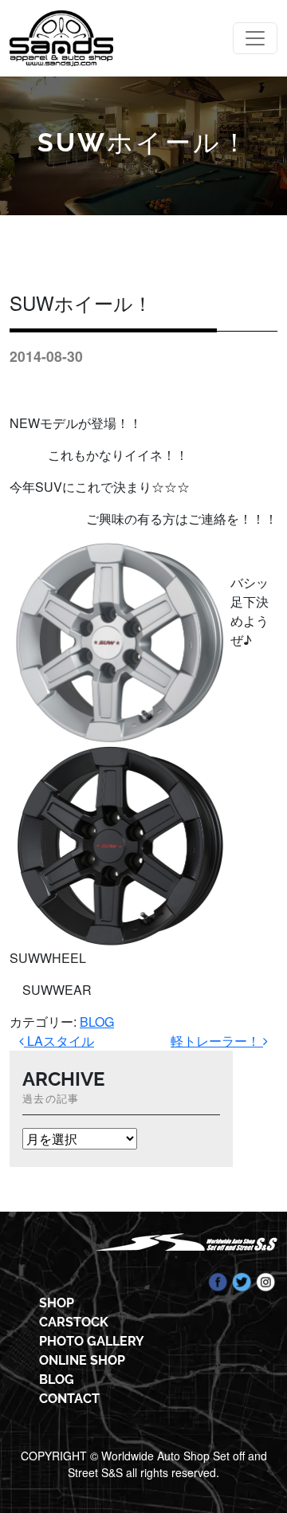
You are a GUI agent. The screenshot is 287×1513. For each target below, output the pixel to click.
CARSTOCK (73, 1322)
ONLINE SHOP (82, 1360)
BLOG (97, 1021)
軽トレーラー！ (217, 1041)
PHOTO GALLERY (91, 1341)
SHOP (56, 1303)
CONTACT (69, 1398)
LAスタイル (59, 1041)
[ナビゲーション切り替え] (255, 38)
